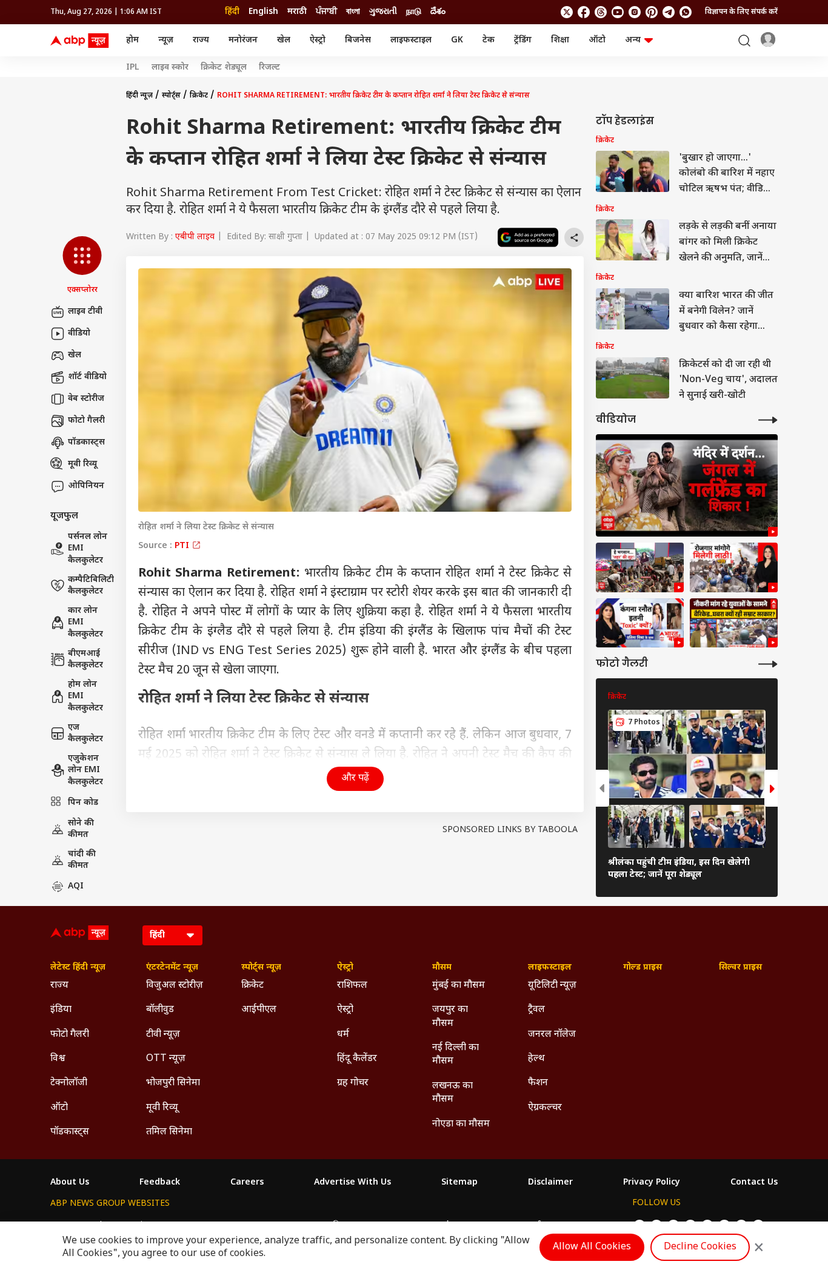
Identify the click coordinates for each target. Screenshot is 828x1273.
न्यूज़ (165, 40)
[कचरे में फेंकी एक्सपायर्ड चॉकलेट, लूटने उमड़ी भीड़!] (640, 567)
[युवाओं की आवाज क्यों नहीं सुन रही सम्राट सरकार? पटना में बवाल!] (734, 623)
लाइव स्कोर (170, 68)
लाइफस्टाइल (411, 40)
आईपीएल (258, 1010)
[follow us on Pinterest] (651, 12)
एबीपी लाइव (195, 237)
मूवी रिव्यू (82, 464)
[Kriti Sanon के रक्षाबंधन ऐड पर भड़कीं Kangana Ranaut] (640, 623)
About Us (69, 1183)
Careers (247, 1183)
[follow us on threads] (600, 12)
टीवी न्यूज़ (163, 1034)
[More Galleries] (768, 664)
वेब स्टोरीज (86, 399)
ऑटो (597, 40)
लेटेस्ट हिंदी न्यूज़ (77, 968)
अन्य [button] (633, 40)
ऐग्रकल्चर (545, 1108)
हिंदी (232, 12)
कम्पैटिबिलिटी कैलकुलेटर (91, 586)
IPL (132, 68)
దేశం (438, 12)
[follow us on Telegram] (668, 12)
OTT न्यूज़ (165, 1059)
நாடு (413, 12)
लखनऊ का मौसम (452, 1093)
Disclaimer (550, 1183)
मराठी (297, 12)
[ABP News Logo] (81, 40)
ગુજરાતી (383, 12)
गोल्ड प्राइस (642, 968)
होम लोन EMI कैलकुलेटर (85, 696)
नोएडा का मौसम (461, 1124)
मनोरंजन (243, 40)
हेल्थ (536, 1059)
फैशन (538, 1083)
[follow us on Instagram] (634, 12)
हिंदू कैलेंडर (357, 1059)
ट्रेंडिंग (523, 40)
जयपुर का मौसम (450, 1017)
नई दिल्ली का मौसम (455, 1055)
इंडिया (61, 1010)
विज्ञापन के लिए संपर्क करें (741, 12)
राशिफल (352, 985)
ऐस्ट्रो (318, 40)
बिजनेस (358, 40)
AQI (76, 886)
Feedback (159, 1183)
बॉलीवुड (160, 1010)
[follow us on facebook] (583, 12)
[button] (82, 266)
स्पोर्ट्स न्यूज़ (261, 968)
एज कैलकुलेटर (85, 734)
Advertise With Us (352, 1183)
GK (457, 40)
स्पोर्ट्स (171, 96)
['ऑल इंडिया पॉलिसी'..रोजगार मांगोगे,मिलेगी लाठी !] (734, 567)
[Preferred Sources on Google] (528, 237)
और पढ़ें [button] (355, 778)
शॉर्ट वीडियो (87, 377)
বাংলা (353, 12)
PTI (183, 546)
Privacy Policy (651, 1183)
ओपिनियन (86, 486)
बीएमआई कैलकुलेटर (85, 660)
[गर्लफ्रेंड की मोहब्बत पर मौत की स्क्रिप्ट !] (687, 485)
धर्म (343, 1034)
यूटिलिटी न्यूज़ (552, 985)
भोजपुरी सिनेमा (173, 1083)
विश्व (57, 1059)
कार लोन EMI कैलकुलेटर (85, 622)
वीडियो (79, 333)
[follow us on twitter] (566, 12)
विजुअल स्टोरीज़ (174, 985)
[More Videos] (768, 420)
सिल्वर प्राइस (740, 968)
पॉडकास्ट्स (86, 442)
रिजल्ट (269, 68)
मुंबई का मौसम (458, 985)
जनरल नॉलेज (552, 1034)
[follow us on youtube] (617, 12)
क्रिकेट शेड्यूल (224, 68)
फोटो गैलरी (86, 420)
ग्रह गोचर (353, 1083)
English (263, 12)
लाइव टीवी (85, 311)
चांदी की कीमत (82, 860)
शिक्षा (560, 40)
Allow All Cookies (592, 1247)
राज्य (201, 40)
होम (132, 40)
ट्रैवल (536, 1010)
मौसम (442, 968)
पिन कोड (83, 802)
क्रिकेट (199, 96)
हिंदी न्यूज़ (139, 96)
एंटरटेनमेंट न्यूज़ (172, 968)
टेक (488, 40)
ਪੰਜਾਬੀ (326, 12)
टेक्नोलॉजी (68, 1083)
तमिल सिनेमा (169, 1132)
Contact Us (754, 1183)
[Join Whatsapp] (685, 12)
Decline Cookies (700, 1247)
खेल (283, 40)
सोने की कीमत (81, 829)
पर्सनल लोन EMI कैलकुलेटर (87, 548)
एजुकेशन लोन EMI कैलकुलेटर (85, 770)
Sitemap (459, 1183)
